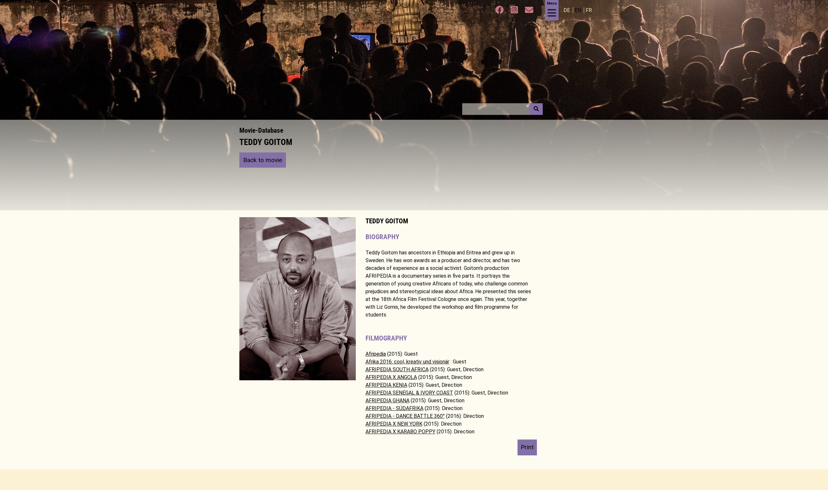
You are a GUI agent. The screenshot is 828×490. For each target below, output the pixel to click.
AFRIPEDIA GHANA (387, 400)
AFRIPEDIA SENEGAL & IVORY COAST (409, 393)
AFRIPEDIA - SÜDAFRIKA (394, 408)
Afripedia (375, 354)
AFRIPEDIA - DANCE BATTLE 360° (405, 416)
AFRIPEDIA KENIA (386, 385)
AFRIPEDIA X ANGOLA (391, 377)
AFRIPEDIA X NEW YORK (393, 424)
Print (527, 447)
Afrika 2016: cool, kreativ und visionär (407, 362)
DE (567, 10)
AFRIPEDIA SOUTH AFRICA (397, 369)
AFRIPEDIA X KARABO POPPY (400, 432)
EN (579, 10)
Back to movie (262, 160)
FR (589, 10)
